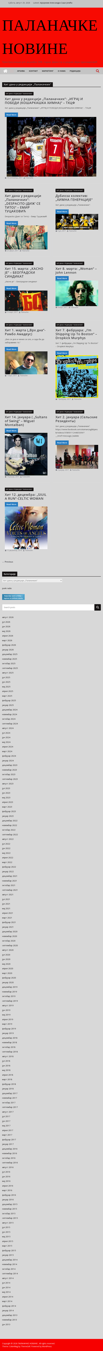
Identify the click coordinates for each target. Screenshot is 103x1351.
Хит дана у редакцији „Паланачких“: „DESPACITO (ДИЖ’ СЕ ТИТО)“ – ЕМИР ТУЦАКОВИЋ (23, 203)
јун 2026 (6, 626)
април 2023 (7, 802)
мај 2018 (6, 1070)
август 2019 (8, 1005)
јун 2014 (6, 1287)
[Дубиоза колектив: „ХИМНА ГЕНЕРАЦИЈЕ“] (77, 222)
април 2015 (7, 1241)
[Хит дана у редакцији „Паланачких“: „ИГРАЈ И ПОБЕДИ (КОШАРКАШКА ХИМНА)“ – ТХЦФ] (51, 147)
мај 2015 (6, 1236)
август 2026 (8, 617)
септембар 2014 (10, 1273)
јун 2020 (6, 959)
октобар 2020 (8, 940)
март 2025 (7, 695)
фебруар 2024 (9, 755)
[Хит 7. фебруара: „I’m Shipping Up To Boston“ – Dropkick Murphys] (77, 376)
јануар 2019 (8, 1033)
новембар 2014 (9, 1264)
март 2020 (7, 973)
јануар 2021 (8, 927)
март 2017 (7, 1134)
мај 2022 (6, 853)
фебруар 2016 (9, 1195)
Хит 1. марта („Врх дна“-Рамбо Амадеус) (25, 332)
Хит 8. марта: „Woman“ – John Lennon (76, 270)
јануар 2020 (8, 982)
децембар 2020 (9, 931)
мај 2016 (6, 1181)
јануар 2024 (8, 760)
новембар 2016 (9, 1153)
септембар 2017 (10, 1107)
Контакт (33, 71)
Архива (21, 71)
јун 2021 (6, 903)
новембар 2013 (9, 1319)
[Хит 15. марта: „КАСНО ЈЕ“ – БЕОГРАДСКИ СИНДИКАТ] (26, 301)
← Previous (7, 561)
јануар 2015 (8, 1255)
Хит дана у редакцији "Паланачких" (19, 94)
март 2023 (7, 806)
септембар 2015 (10, 1218)
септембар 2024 (10, 723)
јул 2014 (6, 1282)
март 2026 (7, 640)
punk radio (7, 588)
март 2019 (7, 1024)
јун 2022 (6, 848)
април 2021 (7, 913)
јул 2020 (6, 954)
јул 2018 (6, 1061)
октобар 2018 (8, 1047)
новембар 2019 (9, 991)
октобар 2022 (8, 829)
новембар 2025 (9, 658)
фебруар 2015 (9, 1250)
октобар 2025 (8, 663)
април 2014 (7, 1296)
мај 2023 (6, 797)
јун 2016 (6, 1176)
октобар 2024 (8, 718)
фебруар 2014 (9, 1306)
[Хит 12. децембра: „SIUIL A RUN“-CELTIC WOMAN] (26, 528)
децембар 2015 (9, 1204)
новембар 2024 (9, 714)
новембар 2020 (9, 936)
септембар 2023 (10, 779)
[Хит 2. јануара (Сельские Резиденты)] (77, 457)
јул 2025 (6, 677)
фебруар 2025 (9, 700)
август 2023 (8, 783)
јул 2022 (6, 843)
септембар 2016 (10, 1162)
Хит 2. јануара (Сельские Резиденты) (77, 419)
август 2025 (8, 672)
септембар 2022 (10, 834)
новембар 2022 (9, 825)
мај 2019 (6, 1014)
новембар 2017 (9, 1097)
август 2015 (8, 1222)
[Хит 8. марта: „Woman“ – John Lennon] (77, 293)
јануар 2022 (8, 871)
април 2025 (7, 691)
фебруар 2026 (9, 645)
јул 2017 (6, 1116)
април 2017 (7, 1130)
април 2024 (7, 746)
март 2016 (7, 1190)
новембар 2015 (9, 1208)
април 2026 (7, 635)
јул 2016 (6, 1171)
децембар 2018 (9, 1037)
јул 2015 (6, 1227)
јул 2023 (6, 788)
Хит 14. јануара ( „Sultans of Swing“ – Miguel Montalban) (26, 421)
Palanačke (29, 178)
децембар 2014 (9, 1259)
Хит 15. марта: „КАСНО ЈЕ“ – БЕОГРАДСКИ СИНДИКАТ (24, 272)
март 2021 (7, 917)
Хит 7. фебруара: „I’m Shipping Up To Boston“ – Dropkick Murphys (76, 334)
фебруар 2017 (9, 1139)
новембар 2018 (9, 1042)
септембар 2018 (10, 1051)
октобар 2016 (8, 1158)
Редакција (75, 71)
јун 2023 (6, 792)
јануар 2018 (8, 1088)
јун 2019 (6, 1010)
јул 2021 (6, 899)
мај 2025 (6, 686)
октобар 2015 (8, 1213)
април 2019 (7, 1019)
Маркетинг (48, 71)
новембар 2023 (9, 769)
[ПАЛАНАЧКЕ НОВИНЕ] (5, 71)
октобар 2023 (8, 774)
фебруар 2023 (9, 811)
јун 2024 (6, 737)
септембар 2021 (10, 890)
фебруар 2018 (9, 1084)
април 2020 (7, 968)
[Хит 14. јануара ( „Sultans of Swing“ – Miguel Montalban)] (26, 454)
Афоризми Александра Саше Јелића (56, 2)
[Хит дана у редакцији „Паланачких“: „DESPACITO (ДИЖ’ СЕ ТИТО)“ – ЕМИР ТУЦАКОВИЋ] (26, 237)
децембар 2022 (9, 820)
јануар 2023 (8, 816)
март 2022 (7, 862)
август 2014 (8, 1278)
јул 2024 (6, 732)
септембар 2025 (10, 668)
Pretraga (97, 607)
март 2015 (7, 1245)
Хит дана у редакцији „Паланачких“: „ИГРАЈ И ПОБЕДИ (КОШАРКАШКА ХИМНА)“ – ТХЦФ (44, 101)
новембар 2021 (9, 880)
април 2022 (7, 857)
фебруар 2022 (9, 866)
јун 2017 (6, 1121)
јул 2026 (6, 622)
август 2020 (8, 950)
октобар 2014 (8, 1269)
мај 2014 (6, 1292)
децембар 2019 (9, 987)
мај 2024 (6, 742)
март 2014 (7, 1301)
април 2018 (7, 1074)
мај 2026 (6, 631)
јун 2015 (6, 1232)
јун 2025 (6, 682)
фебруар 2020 (9, 977)
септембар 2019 (10, 1000)
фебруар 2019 (9, 1028)
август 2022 (8, 839)
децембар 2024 (9, 709)
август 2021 (8, 894)
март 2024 (7, 751)
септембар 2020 (10, 945)
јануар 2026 (8, 649)
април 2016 (7, 1185)
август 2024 (8, 728)
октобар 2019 (8, 996)
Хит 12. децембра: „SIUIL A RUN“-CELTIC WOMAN (26, 496)
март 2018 (7, 1079)
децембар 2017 (9, 1093)
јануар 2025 (8, 705)
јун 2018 (6, 1065)
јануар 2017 (8, 1144)
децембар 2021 (9, 876)
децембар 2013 (9, 1315)
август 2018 (8, 1056)
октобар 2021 (8, 885)
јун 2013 (6, 1324)
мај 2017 (6, 1125)
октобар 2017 (8, 1102)
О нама (61, 71)
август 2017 (8, 1111)
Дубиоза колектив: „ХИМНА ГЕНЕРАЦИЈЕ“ (74, 197)
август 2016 (8, 1167)
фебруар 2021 (9, 922)
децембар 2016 (9, 1148)
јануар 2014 (8, 1310)
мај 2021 (6, 908)
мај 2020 (6, 964)
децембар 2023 (9, 765)
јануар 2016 (8, 1199)
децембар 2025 (9, 654)
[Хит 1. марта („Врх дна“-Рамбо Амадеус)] (26, 362)
